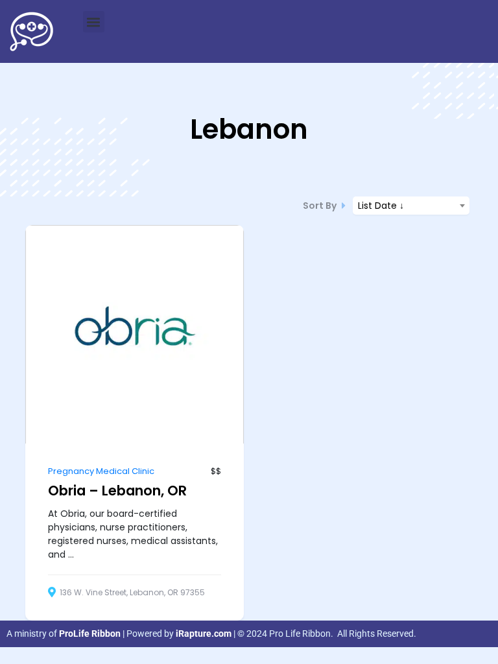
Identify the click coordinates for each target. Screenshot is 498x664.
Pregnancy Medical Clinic (101, 471)
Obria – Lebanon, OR (117, 490)
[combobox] (411, 205)
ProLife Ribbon (90, 633)
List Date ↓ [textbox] (381, 205)
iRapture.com (203, 633)
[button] (93, 21)
